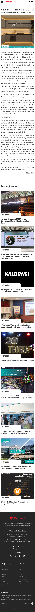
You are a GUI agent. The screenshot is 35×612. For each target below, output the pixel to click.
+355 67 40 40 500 (18, 546)
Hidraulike (21, 571)
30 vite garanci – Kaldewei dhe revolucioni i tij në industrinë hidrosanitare (17, 291)
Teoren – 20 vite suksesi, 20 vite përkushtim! (17, 360)
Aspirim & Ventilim (23, 581)
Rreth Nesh (5, 569)
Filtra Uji (21, 576)
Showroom (4, 579)
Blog (3, 576)
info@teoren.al (18, 549)
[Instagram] (15, 556)
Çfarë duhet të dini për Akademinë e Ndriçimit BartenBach (14, 503)
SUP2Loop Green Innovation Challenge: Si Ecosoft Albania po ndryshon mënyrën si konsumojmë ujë (16, 256)
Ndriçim (21, 574)
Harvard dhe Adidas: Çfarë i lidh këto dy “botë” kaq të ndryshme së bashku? (16, 467)
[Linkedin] (20, 556)
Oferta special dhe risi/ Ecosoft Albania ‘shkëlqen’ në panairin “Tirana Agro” (15, 432)
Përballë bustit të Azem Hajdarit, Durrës (17, 539)
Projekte (4, 574)
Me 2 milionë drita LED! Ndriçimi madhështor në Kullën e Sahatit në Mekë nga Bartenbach (17, 397)
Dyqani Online (5, 584)
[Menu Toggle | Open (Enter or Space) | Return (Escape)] (2, 2)
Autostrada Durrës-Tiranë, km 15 (17, 537)
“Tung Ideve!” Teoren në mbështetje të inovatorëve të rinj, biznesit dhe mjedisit (16, 326)
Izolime (20, 584)
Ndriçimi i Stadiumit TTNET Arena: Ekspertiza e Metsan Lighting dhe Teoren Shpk (16, 221)
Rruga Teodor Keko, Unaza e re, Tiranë (17, 534)
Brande (3, 571)
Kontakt (4, 581)
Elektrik (20, 569)
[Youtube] (24, 556)
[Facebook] (11, 556)
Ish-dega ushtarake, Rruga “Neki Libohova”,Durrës (18, 541)
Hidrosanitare (22, 579)
